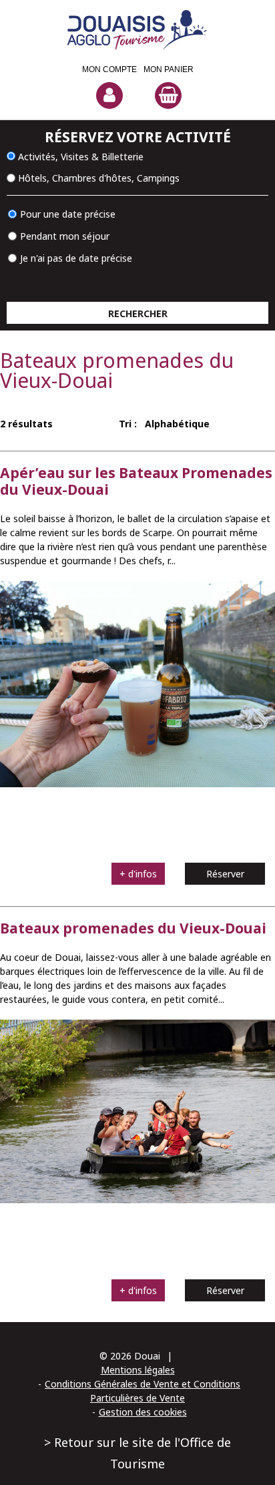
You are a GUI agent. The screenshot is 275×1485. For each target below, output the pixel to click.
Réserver (225, 873)
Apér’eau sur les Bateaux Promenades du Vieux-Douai (136, 481)
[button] (169, 86)
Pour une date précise (67, 214)
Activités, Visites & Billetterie (81, 156)
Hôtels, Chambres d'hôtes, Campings (99, 178)
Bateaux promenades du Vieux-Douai (133, 928)
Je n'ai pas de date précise (76, 258)
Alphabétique (177, 423)
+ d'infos (138, 873)
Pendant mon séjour (64, 236)
